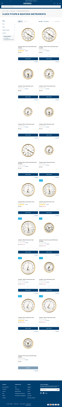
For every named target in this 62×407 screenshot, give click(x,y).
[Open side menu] (2, 3)
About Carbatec (5, 387)
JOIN (58, 389)
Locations (4, 389)
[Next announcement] (51, 1)
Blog (3, 393)
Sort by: (41, 21)
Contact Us (17, 389)
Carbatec (29, 387)
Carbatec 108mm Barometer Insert (26, 240)
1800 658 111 (7, 38)
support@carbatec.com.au (9, 39)
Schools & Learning (31, 397)
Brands (3, 395)
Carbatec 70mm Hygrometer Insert (47, 279)
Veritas (28, 391)
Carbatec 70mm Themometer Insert (47, 86)
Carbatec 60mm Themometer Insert (26, 124)
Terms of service (22, 403)
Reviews (4, 397)
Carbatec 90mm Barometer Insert (46, 201)
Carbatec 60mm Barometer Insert (46, 124)
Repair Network (18, 391)
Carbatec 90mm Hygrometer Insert (26, 317)
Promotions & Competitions (20, 395)
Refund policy (28, 403)
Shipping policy (28, 405)
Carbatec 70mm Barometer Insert (25, 86)
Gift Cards (29, 395)
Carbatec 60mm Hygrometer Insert (47, 162)
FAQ (16, 387)
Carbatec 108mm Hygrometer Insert (47, 317)
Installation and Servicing (20, 393)
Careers (4, 391)
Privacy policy (16, 403)
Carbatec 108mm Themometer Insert (26, 279)
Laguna (28, 389)
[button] (60, 3)
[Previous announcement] (11, 1)
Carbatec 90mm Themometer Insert (26, 201)
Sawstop (29, 393)
